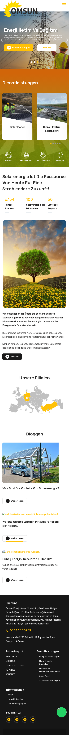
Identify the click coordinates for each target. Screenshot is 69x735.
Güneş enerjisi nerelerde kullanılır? (27, 559)
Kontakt (47, 47)
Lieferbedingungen (17, 703)
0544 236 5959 (20, 630)
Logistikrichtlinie (15, 699)
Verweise (10, 670)
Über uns (10, 661)
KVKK (10, 695)
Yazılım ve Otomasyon (49, 680)
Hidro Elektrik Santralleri (45, 662)
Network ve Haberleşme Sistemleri (49, 670)
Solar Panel (44, 676)
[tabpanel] (34, 40)
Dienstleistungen (15, 665)
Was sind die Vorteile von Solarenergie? (30, 488)
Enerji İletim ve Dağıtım (49, 656)
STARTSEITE (11, 656)
